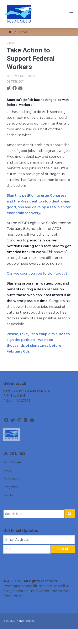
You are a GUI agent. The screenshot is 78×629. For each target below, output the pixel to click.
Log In (8, 495)
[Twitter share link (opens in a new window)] (9, 88)
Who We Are (12, 462)
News (23, 32)
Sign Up (63, 549)
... (33, 105)
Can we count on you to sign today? (37, 273)
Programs (10, 487)
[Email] (20, 88)
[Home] (10, 32)
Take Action (11, 479)
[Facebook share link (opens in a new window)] (14, 88)
